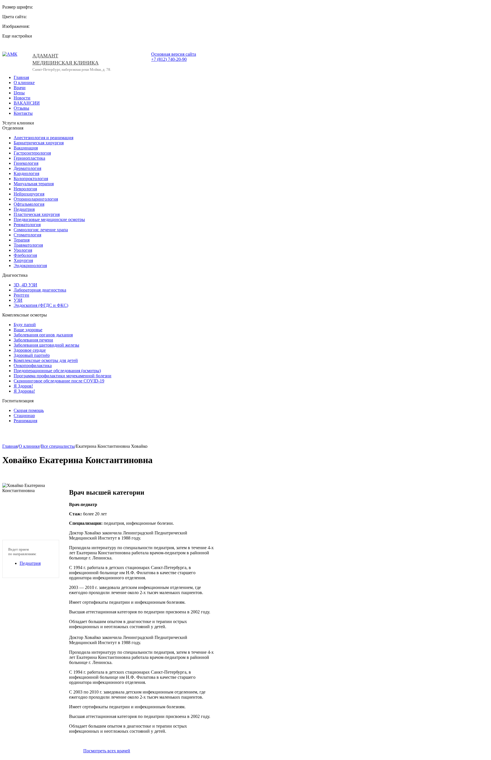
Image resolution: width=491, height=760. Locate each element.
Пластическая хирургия (37, 214)
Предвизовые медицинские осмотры (49, 219)
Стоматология (27, 234)
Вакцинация (26, 147)
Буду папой (25, 324)
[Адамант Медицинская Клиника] (13, 62)
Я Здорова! (24, 391)
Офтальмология (29, 204)
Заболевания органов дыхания (43, 334)
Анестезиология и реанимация (43, 137)
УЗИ (18, 300)
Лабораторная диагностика (40, 290)
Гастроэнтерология (32, 153)
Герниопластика (29, 158)
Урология (23, 250)
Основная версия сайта (173, 54)
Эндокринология (30, 265)
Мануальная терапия (34, 183)
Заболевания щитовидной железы (46, 345)
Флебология (25, 255)
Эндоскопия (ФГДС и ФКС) (41, 305)
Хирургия (23, 260)
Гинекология (26, 163)
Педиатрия (24, 209)
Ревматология (27, 224)
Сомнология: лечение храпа (41, 229)
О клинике (24, 82)
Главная (21, 77)
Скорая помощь (29, 410)
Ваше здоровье (28, 329)
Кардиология (26, 173)
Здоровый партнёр (32, 355)
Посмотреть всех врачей (106, 750)
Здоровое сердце (30, 350)
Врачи (20, 87)
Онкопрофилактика (33, 365)
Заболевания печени (33, 340)
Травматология (28, 245)
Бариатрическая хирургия (39, 142)
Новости (22, 97)
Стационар (24, 415)
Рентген (21, 295)
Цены (19, 92)
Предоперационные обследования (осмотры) (57, 370)
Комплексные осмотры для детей (46, 360)
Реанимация (25, 420)
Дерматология (27, 168)
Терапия (22, 240)
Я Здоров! (23, 386)
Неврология (25, 188)
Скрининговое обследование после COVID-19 (59, 380)
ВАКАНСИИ (27, 103)
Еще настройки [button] (17, 36)
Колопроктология (31, 178)
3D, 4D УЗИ (25, 284)
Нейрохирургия (29, 193)
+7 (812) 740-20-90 (169, 59)
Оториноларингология (36, 199)
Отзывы (21, 108)
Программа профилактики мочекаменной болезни (62, 375)
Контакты (23, 113)
